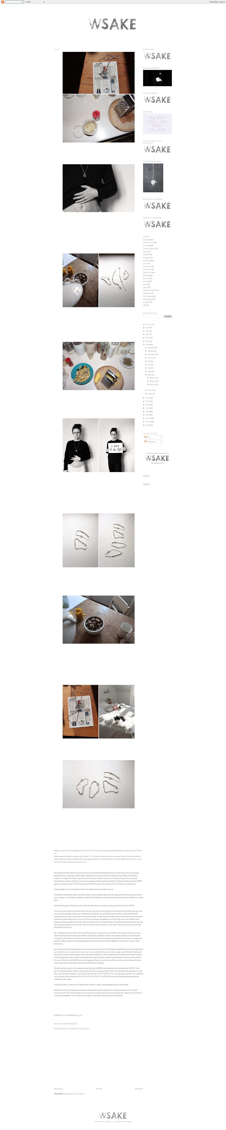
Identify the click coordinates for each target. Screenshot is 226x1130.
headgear (146, 257)
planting (146, 275)
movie (145, 263)
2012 (148, 415)
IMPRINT (146, 484)
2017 (148, 398)
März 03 (153, 384)
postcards (146, 278)
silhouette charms (149, 290)
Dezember (151, 347)
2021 (148, 334)
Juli (149, 361)
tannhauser (147, 293)
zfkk (144, 305)
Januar (150, 393)
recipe (145, 284)
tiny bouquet (147, 296)
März (150, 375)
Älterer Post (139, 1088)
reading (145, 281)
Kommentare (151, 441)
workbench (147, 299)
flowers (145, 254)
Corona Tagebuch (149, 248)
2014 (148, 408)
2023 (148, 327)
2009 (148, 425)
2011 (148, 418)
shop (144, 287)
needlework (147, 266)
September (152, 354)
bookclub (146, 239)
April (150, 371)
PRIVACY (146, 476)
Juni (149, 364)
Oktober (151, 351)
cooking (146, 245)
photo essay (147, 272)
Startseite (99, 1088)
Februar (151, 390)
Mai (149, 368)
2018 (148, 344)
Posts (148, 437)
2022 (148, 331)
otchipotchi (147, 269)
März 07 (153, 381)
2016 (148, 401)
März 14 (153, 378)
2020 (148, 337)
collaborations (148, 242)
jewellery (146, 260)
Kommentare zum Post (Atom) (73, 1093)
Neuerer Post (58, 1088)
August (150, 358)
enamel (145, 251)
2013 (148, 411)
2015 (148, 404)
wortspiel (146, 302)
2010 (148, 421)
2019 (148, 341)
